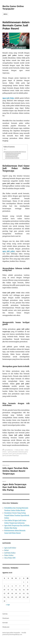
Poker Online (8, 555)
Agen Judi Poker (8, 98)
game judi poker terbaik (20, 453)
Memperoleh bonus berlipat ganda (12, 154)
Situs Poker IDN (9, 558)
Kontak (5, 622)
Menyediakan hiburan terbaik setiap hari (13, 153)
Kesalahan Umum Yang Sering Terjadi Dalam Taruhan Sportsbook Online (16, 515)
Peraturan (5, 627)
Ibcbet (6, 550)
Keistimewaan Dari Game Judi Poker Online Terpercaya (15, 151)
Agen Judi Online (10, 548)
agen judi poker (8, 251)
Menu (5, 14)
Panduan (5, 618)
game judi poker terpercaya (10, 455)
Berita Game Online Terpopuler (13, 7)
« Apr (8, 605)
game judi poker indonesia (16, 451)
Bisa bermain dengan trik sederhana (12, 157)
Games (4, 614)
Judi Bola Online (10, 553)
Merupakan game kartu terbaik (11, 156)
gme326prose (9, 450)
